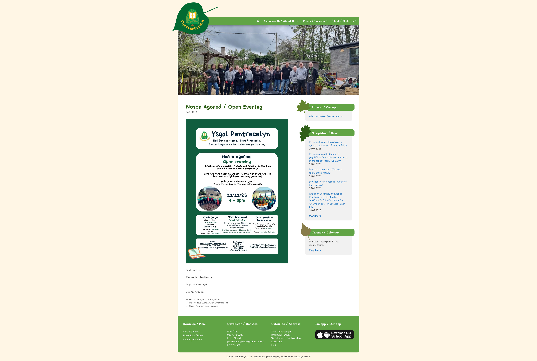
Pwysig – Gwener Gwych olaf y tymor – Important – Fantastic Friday (328, 144)
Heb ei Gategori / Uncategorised (204, 299)
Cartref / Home (191, 331)
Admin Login (260, 356)
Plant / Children (343, 21)
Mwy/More (315, 216)
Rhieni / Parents (314, 21)
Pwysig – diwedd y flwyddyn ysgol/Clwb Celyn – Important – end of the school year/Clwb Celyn (328, 158)
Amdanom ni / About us (279, 21)
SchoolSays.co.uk (300, 356)
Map (273, 345)
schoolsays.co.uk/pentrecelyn (324, 116)
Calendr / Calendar (193, 339)
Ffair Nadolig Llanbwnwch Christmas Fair (208, 302)
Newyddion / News (193, 335)
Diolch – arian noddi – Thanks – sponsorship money (325, 171)
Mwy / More (233, 345)
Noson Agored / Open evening (203, 306)
